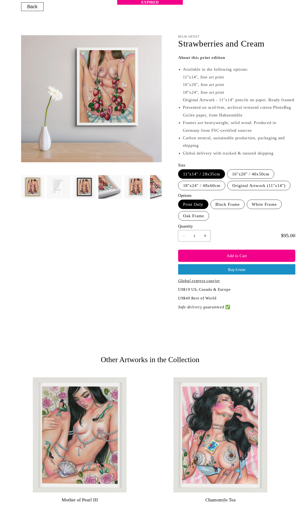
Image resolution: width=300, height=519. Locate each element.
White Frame (264, 204)
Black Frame (227, 204)
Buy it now (236, 270)
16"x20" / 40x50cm (250, 174)
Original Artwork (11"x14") (258, 185)
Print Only (193, 204)
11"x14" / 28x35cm (201, 174)
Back (32, 6)
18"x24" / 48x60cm (201, 185)
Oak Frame (193, 215)
